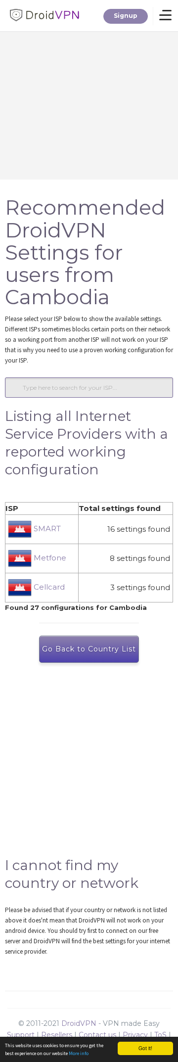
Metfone (49, 557)
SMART (46, 528)
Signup (125, 15)
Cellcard (48, 587)
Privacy (135, 1034)
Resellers (56, 1034)
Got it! (145, 1048)
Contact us (97, 1034)
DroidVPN (78, 1023)
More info (79, 1053)
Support (21, 1034)
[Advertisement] (89, 765)
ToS (160, 1034)
